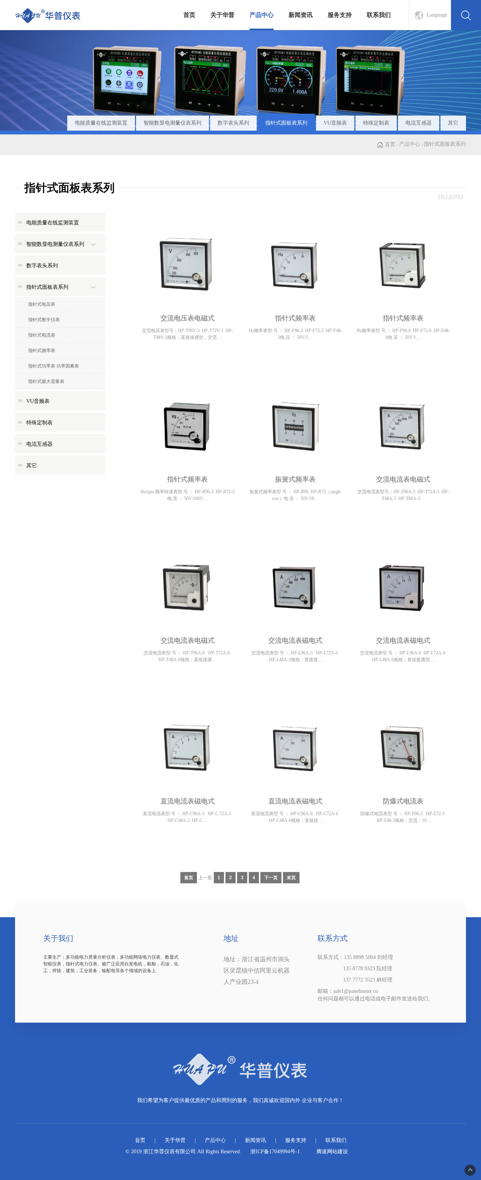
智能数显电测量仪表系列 (172, 123)
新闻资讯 (301, 15)
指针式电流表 (41, 335)
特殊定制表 (376, 123)
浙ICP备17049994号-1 (275, 1151)
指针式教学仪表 (44, 319)
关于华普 (222, 15)
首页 (189, 15)
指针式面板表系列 (286, 123)
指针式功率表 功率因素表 (53, 366)
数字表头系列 (233, 123)
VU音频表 (335, 123)
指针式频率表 (41, 350)
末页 (291, 877)
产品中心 (262, 15)
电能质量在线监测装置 (101, 123)
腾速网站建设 (332, 1151)
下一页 (271, 877)
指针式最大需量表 (46, 381)
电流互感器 (418, 123)
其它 (453, 123)
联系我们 (379, 15)
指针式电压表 (41, 304)
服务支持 (340, 15)
